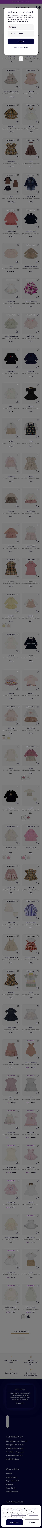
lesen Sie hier (33, 1515)
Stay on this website (21, 47)
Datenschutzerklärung (18, 1515)
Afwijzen (32, 1522)
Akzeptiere (14, 1522)
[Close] (21, 58)
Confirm (21, 41)
